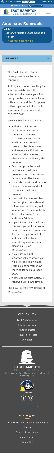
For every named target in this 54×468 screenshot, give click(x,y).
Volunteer (27, 340)
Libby (32, 376)
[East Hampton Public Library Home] (27, 360)
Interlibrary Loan (27, 325)
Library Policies (27, 437)
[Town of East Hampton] (27, 386)
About (7, 29)
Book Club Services (27, 320)
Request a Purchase (27, 335)
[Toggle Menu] (48, 12)
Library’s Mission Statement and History (25, 35)
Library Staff (27, 442)
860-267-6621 (36, 6)
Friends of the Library (27, 432)
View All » (47, 2)
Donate (27, 427)
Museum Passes (27, 330)
